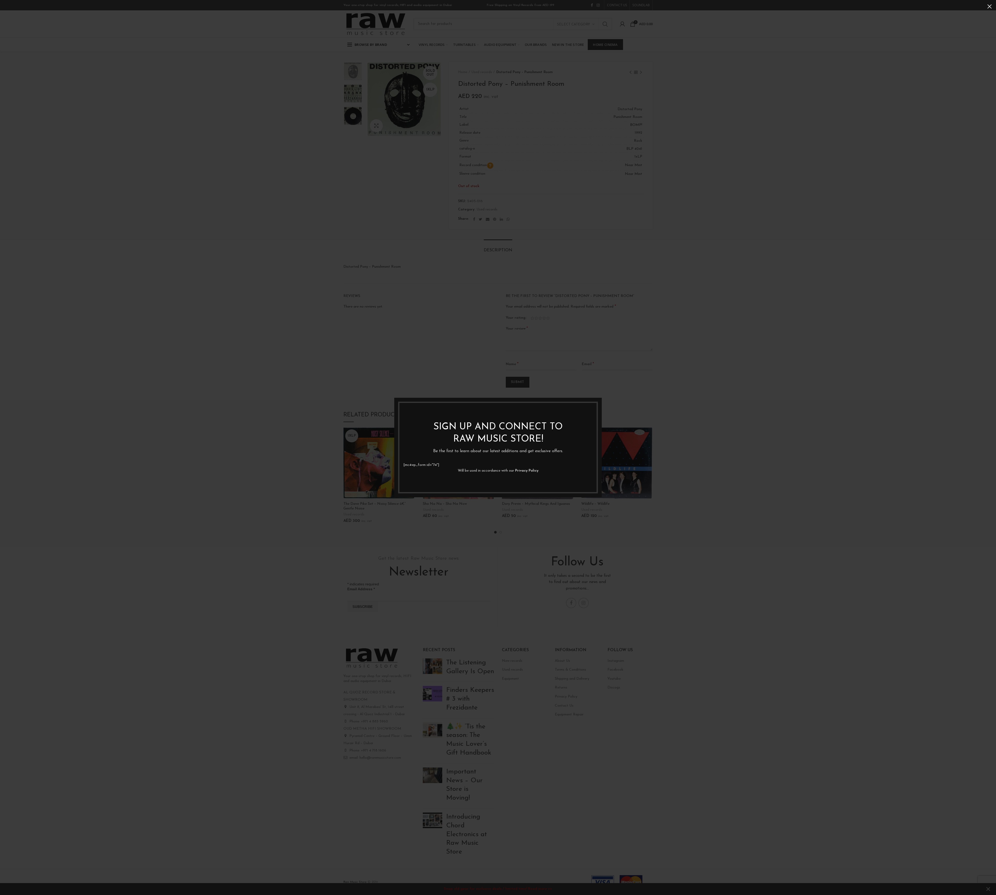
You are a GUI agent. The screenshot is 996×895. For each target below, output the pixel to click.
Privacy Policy (526, 471)
